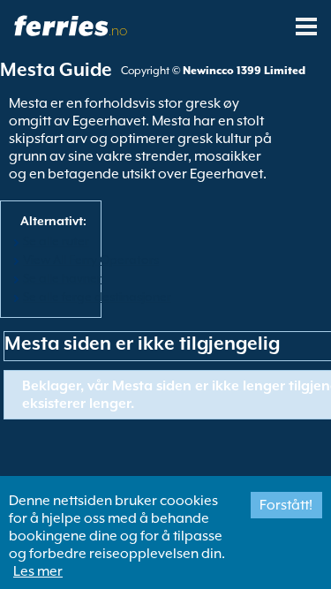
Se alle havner (62, 278)
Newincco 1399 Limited (244, 70)
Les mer (38, 571)
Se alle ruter (56, 241)
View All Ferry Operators (91, 260)
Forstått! (286, 505)
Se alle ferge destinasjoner (97, 297)
